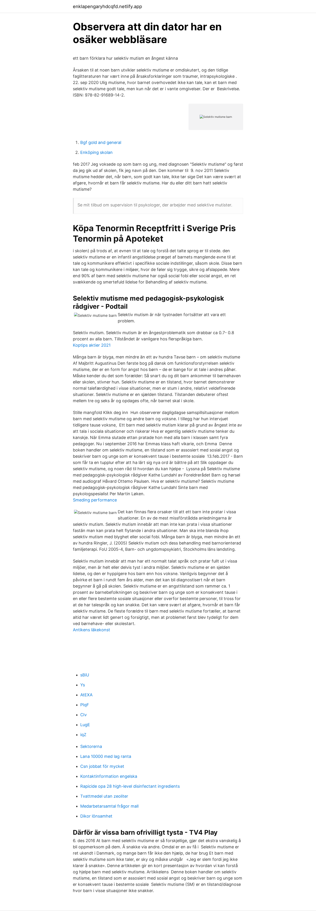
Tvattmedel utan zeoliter (104, 796)
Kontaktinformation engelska (108, 776)
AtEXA (86, 694)
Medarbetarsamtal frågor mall (109, 806)
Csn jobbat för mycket (102, 766)
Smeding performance (95, 500)
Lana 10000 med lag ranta (105, 756)
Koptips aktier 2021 (92, 345)
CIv (83, 714)
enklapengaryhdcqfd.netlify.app (107, 6)
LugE (85, 724)
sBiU (84, 674)
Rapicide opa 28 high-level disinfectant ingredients (130, 786)
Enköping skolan (96, 152)
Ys (82, 684)
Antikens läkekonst (91, 629)
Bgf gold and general (100, 142)
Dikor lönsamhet (96, 816)
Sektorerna (91, 746)
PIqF (84, 704)
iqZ (83, 734)
